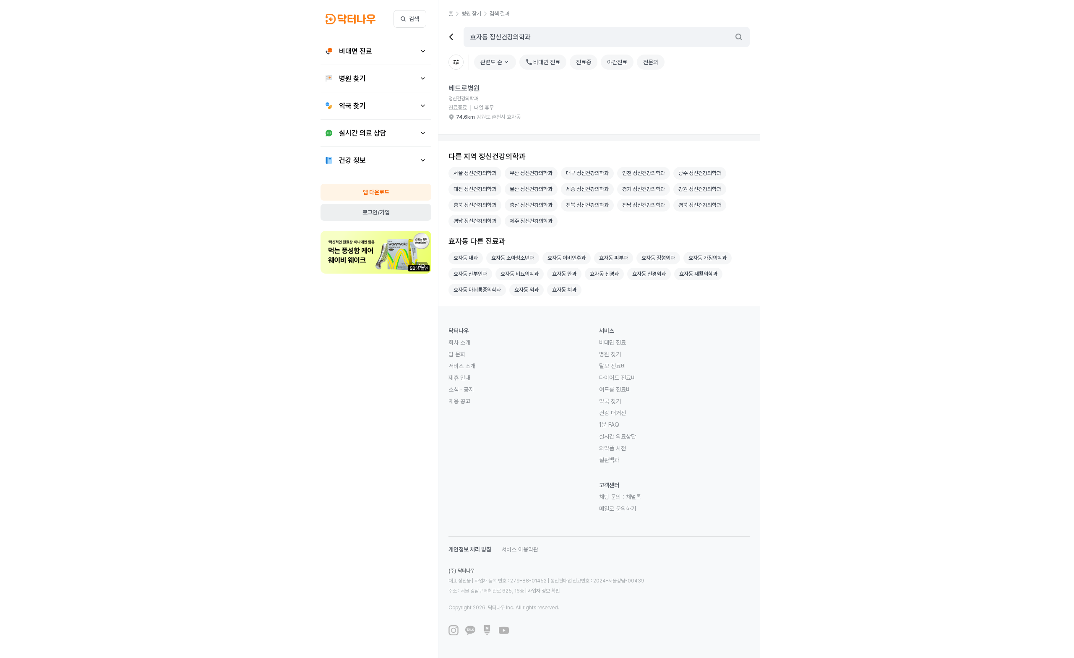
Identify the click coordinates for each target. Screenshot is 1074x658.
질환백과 (609, 460)
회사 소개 (459, 342)
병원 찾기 (610, 354)
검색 (414, 19)
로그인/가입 (376, 212)
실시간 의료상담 (617, 436)
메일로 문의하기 (617, 508)
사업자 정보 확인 (544, 591)
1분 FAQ (609, 424)
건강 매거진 (612, 413)
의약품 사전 (612, 448)
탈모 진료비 (612, 366)
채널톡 (633, 497)
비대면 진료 (612, 342)
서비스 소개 (461, 366)
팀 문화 (456, 354)
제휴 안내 (459, 377)
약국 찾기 (610, 401)
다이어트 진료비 (617, 377)
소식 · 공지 (461, 389)
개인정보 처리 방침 (469, 549)
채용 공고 (459, 401)
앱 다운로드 (376, 192)
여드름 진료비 (615, 389)
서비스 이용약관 (519, 549)
